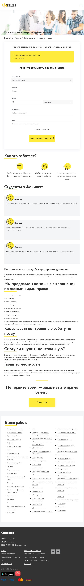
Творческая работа (39, 461)
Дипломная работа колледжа (64, 440)
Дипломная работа (14, 439)
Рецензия (10, 499)
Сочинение (62, 510)
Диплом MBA (63, 436)
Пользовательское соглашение (36, 560)
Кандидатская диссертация (67, 429)
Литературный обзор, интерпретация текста (40, 433)
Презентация (12, 473)
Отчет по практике (14, 446)
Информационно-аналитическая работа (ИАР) (68, 477)
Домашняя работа (64, 472)
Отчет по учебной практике (68, 500)
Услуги (18, 38)
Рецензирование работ (66, 445)
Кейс (34, 429)
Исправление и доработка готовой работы (42, 443)
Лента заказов (6, 564)
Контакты (27, 564)
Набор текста (37, 491)
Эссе (9, 450)
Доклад (10, 483)
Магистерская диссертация (42, 511)
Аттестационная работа (66, 462)
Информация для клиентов (34, 554)
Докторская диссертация (67, 432)
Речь (9, 503)
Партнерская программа (10, 557)
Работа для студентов (32, 551)
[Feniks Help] (9, 5)
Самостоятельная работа (41, 478)
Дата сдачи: (16, 109)
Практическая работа (40, 471)
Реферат (10, 443)
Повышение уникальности (42, 475)
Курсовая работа (13, 436)
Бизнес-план (62, 455)
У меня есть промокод (42, 129)
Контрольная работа (33, 38)
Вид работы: (16, 76)
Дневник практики (39, 508)
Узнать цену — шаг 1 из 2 (42, 138)
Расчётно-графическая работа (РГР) (15, 491)
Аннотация (11, 496)
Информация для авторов (34, 557)
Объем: (14, 98)
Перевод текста (13, 470)
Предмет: (15, 87)
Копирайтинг (37, 504)
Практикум (62, 503)
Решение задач (37, 468)
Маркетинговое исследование (38, 499)
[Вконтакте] (53, 551)
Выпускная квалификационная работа (67, 450)
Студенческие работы (15, 429)
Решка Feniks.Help (8, 554)
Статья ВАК (36, 464)
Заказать (42, 402)
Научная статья (38, 488)
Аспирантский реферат (66, 465)
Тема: (13, 120)
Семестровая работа (15, 463)
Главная (7, 38)
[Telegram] (58, 551)
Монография (37, 495)
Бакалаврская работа (65, 458)
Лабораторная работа (15, 486)
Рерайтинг (61, 507)
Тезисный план (37, 457)
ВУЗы (3, 560)
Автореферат (63, 469)
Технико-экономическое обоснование (41, 452)
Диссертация (37, 448)
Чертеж (10, 466)
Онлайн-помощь (13, 453)
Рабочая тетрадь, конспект (42, 438)
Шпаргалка (11, 512)
